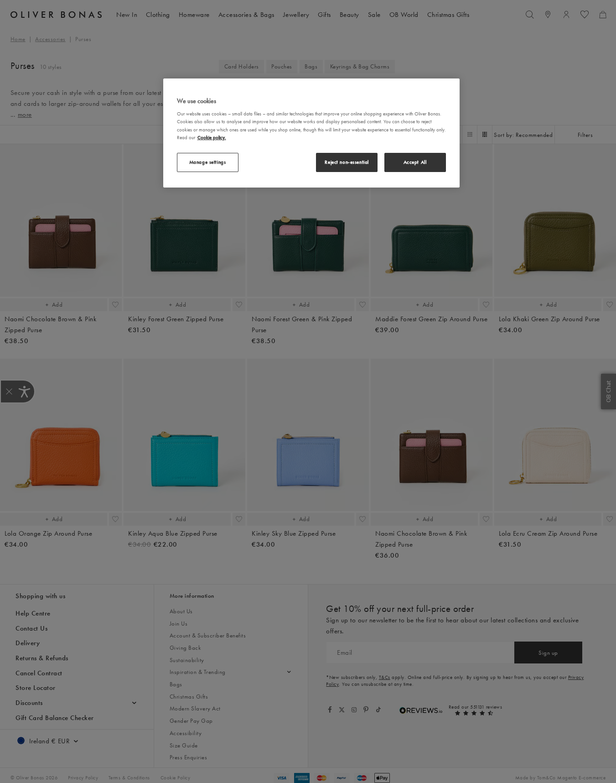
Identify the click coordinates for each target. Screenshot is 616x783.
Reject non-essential (346, 161)
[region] (311, 133)
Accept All (415, 161)
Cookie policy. (211, 137)
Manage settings (207, 161)
